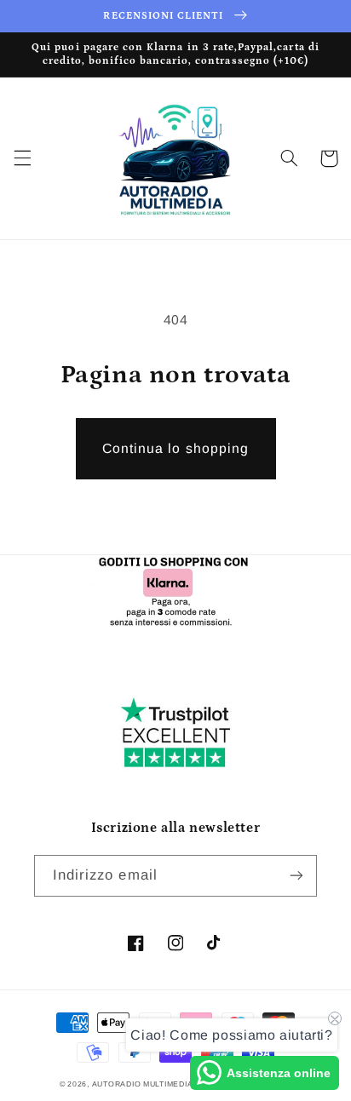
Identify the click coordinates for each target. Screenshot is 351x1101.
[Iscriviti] (296, 876)
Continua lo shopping (175, 448)
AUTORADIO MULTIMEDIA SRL (152, 1084)
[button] (22, 158)
